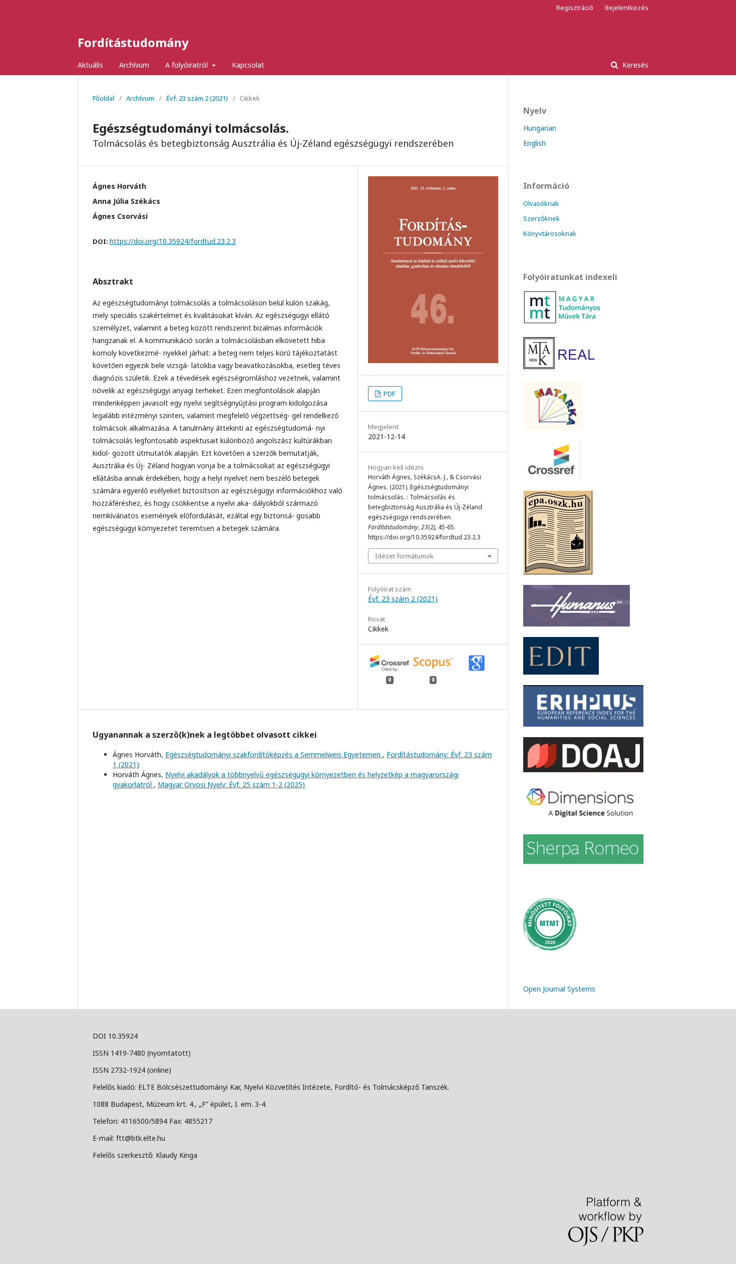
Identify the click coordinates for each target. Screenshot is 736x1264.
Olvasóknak (541, 203)
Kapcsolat (248, 65)
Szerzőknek (541, 218)
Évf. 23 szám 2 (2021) (197, 98)
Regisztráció (574, 7)
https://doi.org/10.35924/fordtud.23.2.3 (173, 241)
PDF (388, 393)
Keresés (634, 65)
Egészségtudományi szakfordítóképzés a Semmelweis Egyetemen (274, 754)
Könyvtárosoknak (549, 233)
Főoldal (103, 98)
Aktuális (90, 65)
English (534, 143)
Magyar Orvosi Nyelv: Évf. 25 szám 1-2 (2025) (231, 784)
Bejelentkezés (626, 7)
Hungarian (539, 128)
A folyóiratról (187, 65)
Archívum (134, 65)
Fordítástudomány (133, 42)
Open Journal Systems (559, 989)
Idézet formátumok (404, 555)
